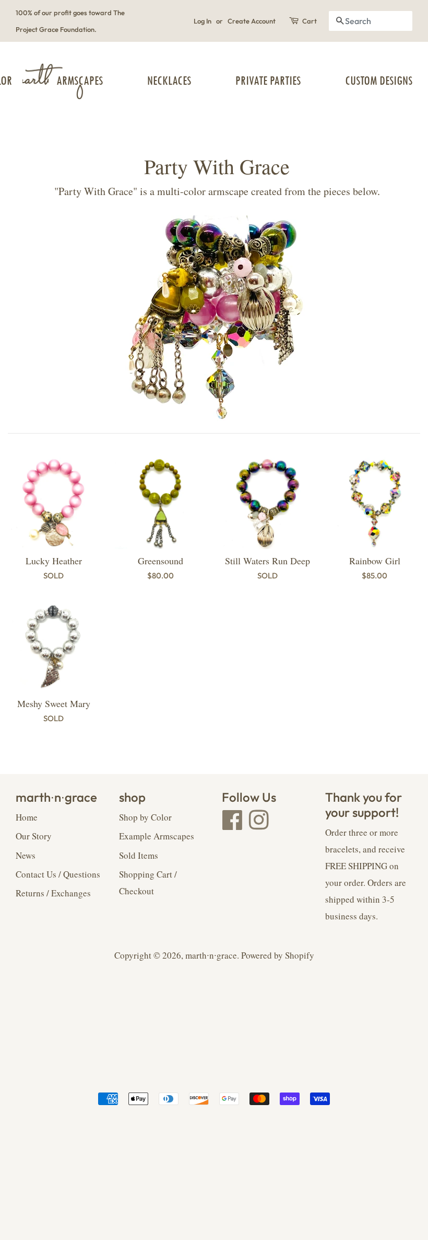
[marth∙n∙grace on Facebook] (232, 825)
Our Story (34, 836)
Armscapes (79, 81)
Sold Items (138, 855)
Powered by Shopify (277, 955)
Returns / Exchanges (53, 893)
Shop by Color (145, 817)
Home (27, 817)
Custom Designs (378, 81)
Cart (309, 21)
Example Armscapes (156, 836)
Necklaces (169, 81)
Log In (202, 21)
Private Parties (268, 81)
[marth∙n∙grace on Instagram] (258, 825)
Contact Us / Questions (58, 874)
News (25, 855)
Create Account (252, 21)
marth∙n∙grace (211, 955)
